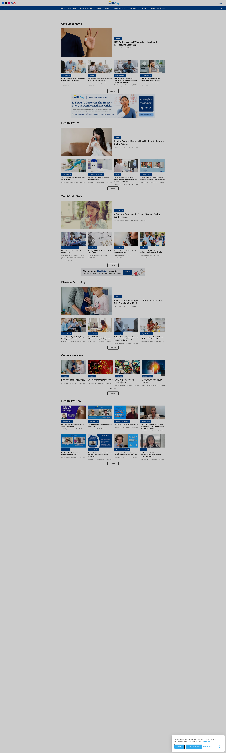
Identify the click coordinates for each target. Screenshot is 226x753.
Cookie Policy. (206, 741)
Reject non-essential (194, 746)
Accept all (179, 746)
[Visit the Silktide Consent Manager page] (220, 747)
